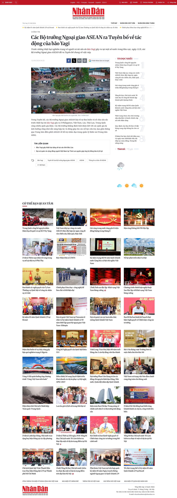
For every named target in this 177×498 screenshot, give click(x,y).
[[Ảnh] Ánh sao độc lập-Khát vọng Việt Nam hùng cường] (105, 276)
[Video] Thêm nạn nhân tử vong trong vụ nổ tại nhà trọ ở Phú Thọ (37, 259)
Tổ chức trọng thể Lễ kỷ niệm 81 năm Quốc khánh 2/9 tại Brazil (138, 469)
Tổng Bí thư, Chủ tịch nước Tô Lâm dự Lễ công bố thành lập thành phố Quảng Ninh (126, 97)
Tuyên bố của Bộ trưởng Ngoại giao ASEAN (61, 160)
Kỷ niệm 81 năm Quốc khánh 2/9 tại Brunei (36, 318)
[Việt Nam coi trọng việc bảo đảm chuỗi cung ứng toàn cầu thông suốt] (139, 365)
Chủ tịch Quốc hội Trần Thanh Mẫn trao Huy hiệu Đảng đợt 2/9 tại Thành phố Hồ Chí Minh (37, 471)
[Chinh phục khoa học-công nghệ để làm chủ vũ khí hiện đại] (71, 276)
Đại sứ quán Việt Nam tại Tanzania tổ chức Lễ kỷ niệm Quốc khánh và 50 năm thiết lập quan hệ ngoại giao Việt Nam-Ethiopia (70, 321)
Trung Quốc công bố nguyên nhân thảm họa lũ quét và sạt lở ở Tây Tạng (127, 65)
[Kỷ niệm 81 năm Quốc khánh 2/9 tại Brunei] (37, 306)
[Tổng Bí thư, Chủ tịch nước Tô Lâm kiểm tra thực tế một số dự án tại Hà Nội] (139, 424)
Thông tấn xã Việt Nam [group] (91, 481)
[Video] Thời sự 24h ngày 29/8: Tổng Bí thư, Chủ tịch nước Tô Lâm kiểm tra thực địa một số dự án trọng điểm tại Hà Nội (71, 439)
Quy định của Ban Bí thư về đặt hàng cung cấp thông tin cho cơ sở (127, 128)
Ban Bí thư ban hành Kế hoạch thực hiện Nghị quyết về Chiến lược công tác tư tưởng (139, 320)
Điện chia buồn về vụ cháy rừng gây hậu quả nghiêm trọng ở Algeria (36, 350)
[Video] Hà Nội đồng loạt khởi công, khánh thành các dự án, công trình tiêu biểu (139, 409)
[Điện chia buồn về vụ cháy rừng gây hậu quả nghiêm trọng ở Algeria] (37, 338)
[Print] (84, 60)
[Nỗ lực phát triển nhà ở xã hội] (139, 247)
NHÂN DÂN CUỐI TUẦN (127, 23)
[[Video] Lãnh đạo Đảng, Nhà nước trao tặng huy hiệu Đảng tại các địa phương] (37, 424)
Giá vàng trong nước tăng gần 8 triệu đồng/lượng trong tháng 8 (127, 86)
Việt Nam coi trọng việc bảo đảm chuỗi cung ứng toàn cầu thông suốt (139, 377)
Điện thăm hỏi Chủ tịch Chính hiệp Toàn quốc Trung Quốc (35, 407)
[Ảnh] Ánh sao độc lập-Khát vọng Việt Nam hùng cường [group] (152, 27)
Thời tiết (121, 149)
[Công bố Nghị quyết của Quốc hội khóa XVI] (71, 338)
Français (84, 2)
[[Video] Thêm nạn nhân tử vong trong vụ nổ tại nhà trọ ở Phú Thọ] (37, 247)
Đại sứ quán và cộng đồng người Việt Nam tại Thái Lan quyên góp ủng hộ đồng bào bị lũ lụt (69, 151)
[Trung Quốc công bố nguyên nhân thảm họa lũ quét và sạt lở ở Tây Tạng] (37, 217)
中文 (78, 2)
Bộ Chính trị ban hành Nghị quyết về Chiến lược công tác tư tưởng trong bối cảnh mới (105, 438)
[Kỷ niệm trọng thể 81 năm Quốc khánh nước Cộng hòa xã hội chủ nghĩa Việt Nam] (105, 247)
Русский (91, 2)
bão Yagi (91, 49)
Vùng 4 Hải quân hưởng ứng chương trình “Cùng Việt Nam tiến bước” (36, 377)
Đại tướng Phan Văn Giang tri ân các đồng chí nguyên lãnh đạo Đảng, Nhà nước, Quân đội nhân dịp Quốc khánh (104, 379)
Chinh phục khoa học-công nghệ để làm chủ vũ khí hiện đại (70, 288)
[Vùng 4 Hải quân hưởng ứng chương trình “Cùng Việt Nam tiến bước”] (37, 365)
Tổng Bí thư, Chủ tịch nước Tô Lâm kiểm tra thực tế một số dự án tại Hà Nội (138, 438)
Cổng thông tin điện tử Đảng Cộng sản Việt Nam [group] (40, 481)
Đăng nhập (173, 2)
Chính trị (35, 32)
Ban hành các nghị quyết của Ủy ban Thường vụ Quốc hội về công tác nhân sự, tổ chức (37, 290)
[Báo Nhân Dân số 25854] (71, 247)
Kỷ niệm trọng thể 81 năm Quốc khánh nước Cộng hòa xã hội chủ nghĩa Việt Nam (127, 107)
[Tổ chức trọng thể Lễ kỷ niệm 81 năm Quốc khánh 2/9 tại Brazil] (139, 457)
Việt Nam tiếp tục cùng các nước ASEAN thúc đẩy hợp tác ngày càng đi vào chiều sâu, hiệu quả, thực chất (127, 76)
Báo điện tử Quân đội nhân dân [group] (136, 481)
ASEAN (81, 160)
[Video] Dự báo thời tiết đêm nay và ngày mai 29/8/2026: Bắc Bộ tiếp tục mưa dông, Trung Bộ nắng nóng (127, 139)
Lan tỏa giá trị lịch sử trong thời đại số (71, 406)
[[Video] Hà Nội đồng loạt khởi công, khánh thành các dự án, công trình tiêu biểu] (139, 395)
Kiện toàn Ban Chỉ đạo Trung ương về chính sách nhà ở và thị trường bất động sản (105, 409)
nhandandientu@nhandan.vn (144, 494)
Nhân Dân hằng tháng (146, 23)
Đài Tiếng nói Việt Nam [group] (112, 481)
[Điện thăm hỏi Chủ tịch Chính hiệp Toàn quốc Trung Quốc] (37, 395)
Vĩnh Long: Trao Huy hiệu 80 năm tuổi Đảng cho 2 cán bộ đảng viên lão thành (105, 350)
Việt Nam (42, 165)
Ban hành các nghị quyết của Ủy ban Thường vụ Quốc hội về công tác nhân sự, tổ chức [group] (54, 27)
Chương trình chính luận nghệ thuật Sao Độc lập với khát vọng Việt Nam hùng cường (138, 290)
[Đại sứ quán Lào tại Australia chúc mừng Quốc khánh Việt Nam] (105, 306)
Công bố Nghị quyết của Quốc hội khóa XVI (71, 350)
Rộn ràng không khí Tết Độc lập (136, 228)
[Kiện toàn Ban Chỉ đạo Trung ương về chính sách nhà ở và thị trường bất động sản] (105, 395)
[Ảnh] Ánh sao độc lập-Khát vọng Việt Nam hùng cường (105, 288)
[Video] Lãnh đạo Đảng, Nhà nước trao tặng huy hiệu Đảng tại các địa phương (37, 437)
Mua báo (125, 2)
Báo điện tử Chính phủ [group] (70, 481)
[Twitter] (74, 60)
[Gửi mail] (79, 60)
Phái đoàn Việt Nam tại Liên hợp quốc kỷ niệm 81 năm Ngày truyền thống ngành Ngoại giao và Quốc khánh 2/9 (105, 471)
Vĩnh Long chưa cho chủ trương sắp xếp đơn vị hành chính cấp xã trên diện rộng (127, 118)
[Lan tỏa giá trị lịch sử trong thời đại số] (71, 395)
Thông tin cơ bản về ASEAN (97, 160)
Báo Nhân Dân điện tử (88, 13)
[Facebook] (68, 60)
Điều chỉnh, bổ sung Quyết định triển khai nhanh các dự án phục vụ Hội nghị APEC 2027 (71, 379)
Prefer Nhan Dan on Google (100, 60)
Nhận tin (161, 2)
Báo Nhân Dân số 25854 (65, 258)
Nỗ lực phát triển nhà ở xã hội (135, 258)
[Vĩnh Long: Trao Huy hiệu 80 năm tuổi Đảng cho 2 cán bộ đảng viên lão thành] (105, 338)
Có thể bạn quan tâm (37, 203)
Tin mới (135, 2)
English (72, 2)
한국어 (104, 2)
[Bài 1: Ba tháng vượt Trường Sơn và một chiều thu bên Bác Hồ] (139, 338)
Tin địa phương (148, 2)
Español (98, 2)
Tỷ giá (130, 149)
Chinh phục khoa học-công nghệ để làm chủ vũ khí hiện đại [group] (108, 27)
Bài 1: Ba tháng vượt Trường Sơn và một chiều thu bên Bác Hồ (137, 350)
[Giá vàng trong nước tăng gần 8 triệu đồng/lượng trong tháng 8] (105, 217)
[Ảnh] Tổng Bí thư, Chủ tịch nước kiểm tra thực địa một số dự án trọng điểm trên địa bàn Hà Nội (71, 471)
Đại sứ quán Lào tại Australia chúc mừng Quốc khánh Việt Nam (103, 318)
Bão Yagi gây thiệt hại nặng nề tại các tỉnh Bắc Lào (54, 147)
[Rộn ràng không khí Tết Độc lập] (139, 217)
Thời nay (114, 23)
